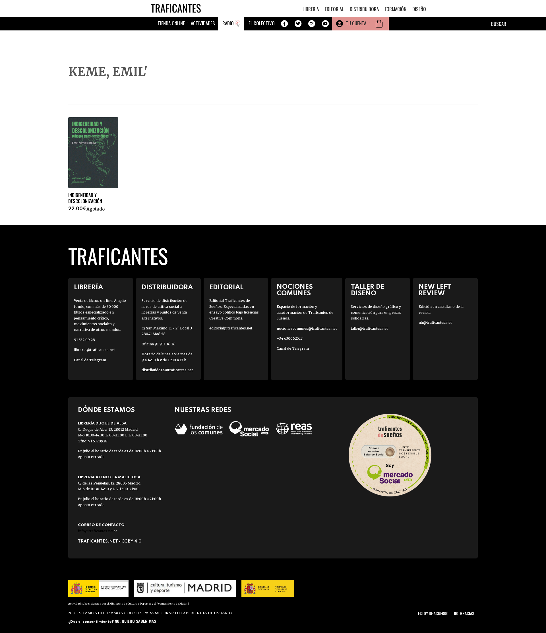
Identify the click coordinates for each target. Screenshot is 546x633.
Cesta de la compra (379, 24)
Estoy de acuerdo (433, 613)
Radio (228, 23)
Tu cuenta (356, 23)
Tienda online (171, 23)
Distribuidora (364, 9)
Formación (395, 9)
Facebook (284, 24)
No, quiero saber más (135, 621)
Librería (88, 287)
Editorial (334, 9)
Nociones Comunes (295, 290)
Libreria (311, 9)
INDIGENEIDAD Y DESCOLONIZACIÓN (85, 198)
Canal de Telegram (90, 360)
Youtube (325, 24)
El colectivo (262, 23)
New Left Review (435, 290)
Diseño (419, 9)
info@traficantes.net (97, 531)
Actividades (203, 23)
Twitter (298, 24)
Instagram (311, 24)
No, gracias (464, 613)
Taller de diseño (367, 290)
